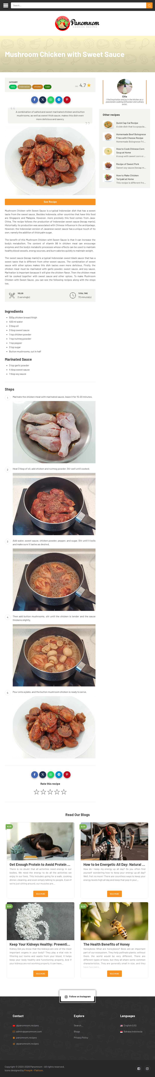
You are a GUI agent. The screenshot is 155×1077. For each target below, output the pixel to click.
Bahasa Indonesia (132, 1031)
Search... (78, 1025)
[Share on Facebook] (34, 99)
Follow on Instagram (80, 996)
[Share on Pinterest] (67, 99)
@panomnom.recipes (27, 1025)
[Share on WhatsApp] (50, 99)
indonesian (24, 86)
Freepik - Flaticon (33, 1070)
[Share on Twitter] (42, 99)
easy (13, 86)
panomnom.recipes (26, 1037)
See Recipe (50, 202)
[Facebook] (139, 1068)
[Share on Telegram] (58, 99)
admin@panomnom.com (29, 1031)
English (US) (129, 1025)
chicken (37, 86)
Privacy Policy (81, 1037)
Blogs (77, 1031)
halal (47, 86)
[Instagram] (147, 1068)
